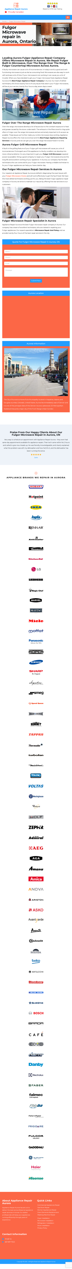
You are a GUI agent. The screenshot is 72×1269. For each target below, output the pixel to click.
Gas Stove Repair (43, 1207)
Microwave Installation (45, 1221)
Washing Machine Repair (46, 1215)
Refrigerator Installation (45, 1223)
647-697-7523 (10, 1242)
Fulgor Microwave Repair (17, 21)
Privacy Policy (42, 1228)
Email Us (8, 1239)
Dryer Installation (43, 1218)
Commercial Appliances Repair (48, 1205)
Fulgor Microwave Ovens (16, 176)
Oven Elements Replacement (48, 1212)
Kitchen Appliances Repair (46, 1210)
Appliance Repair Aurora (47, 1261)
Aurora (4, 21)
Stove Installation (43, 1225)
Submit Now (36, 281)
